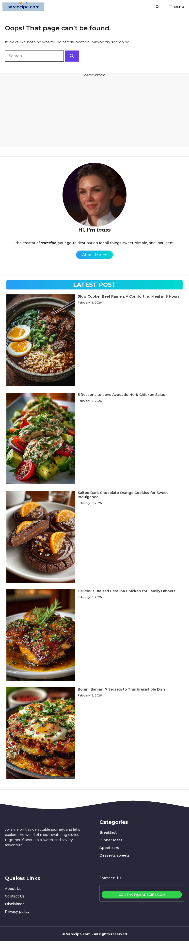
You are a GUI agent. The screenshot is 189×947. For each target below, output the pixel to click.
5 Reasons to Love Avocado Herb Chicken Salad (121, 394)
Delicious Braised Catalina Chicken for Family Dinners (126, 591)
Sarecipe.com (78, 934)
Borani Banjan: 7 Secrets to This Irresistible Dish (121, 689)
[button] (157, 6)
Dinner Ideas (111, 840)
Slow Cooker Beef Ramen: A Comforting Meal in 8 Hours (129, 296)
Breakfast (108, 832)
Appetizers (109, 848)
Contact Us (15, 896)
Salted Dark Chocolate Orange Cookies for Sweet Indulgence (123, 494)
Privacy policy (17, 911)
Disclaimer (14, 904)
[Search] (72, 56)
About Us (13, 888)
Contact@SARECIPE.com (142, 894)
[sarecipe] (23, 6)
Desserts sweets (114, 855)
